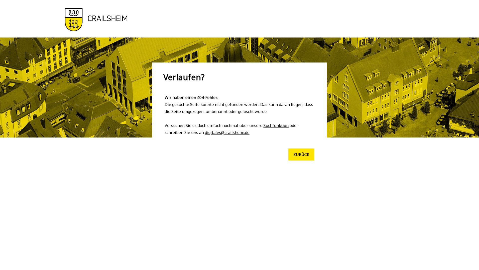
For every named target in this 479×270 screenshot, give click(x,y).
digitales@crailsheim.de (227, 132)
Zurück (301, 154)
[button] (96, 29)
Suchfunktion (276, 125)
